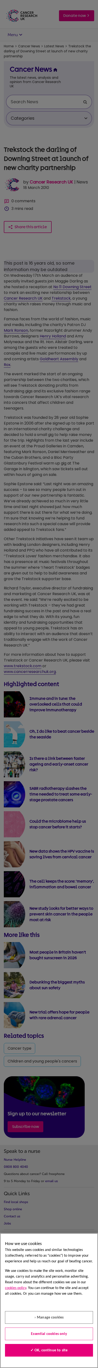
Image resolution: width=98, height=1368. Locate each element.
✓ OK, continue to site (49, 1350)
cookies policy (15, 1288)
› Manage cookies (49, 1317)
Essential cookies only (49, 1334)
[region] (49, 1300)
